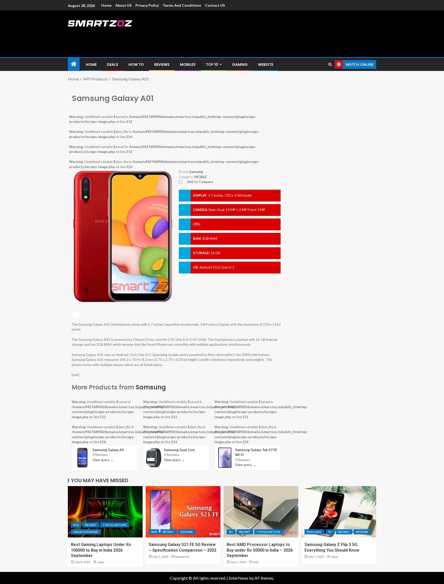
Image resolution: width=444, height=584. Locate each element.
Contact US (215, 5)
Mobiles (188, 64)
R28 (153, 531)
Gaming (240, 64)
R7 (231, 531)
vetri (256, 562)
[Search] (330, 64)
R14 (76, 524)
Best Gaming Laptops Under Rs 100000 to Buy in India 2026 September (101, 550)
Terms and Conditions (182, 5)
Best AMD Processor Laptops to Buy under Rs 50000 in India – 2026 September (260, 550)
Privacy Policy (147, 5)
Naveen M (182, 557)
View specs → (102, 460)
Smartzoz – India (125, 33)
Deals (112, 64)
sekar (101, 562)
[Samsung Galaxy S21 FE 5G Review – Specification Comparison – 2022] (183, 511)
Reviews (162, 64)
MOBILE (201, 177)
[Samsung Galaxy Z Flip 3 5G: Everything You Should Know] (338, 511)
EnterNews (238, 578)
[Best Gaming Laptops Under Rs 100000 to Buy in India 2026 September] (105, 511)
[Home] (74, 64)
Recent (90, 524)
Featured (314, 531)
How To (136, 64)
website (265, 64)
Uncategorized (85, 531)
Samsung (151, 387)
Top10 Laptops (114, 524)
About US (123, 5)
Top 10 (212, 64)
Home (106, 5)
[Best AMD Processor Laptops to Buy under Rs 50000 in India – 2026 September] (261, 511)
